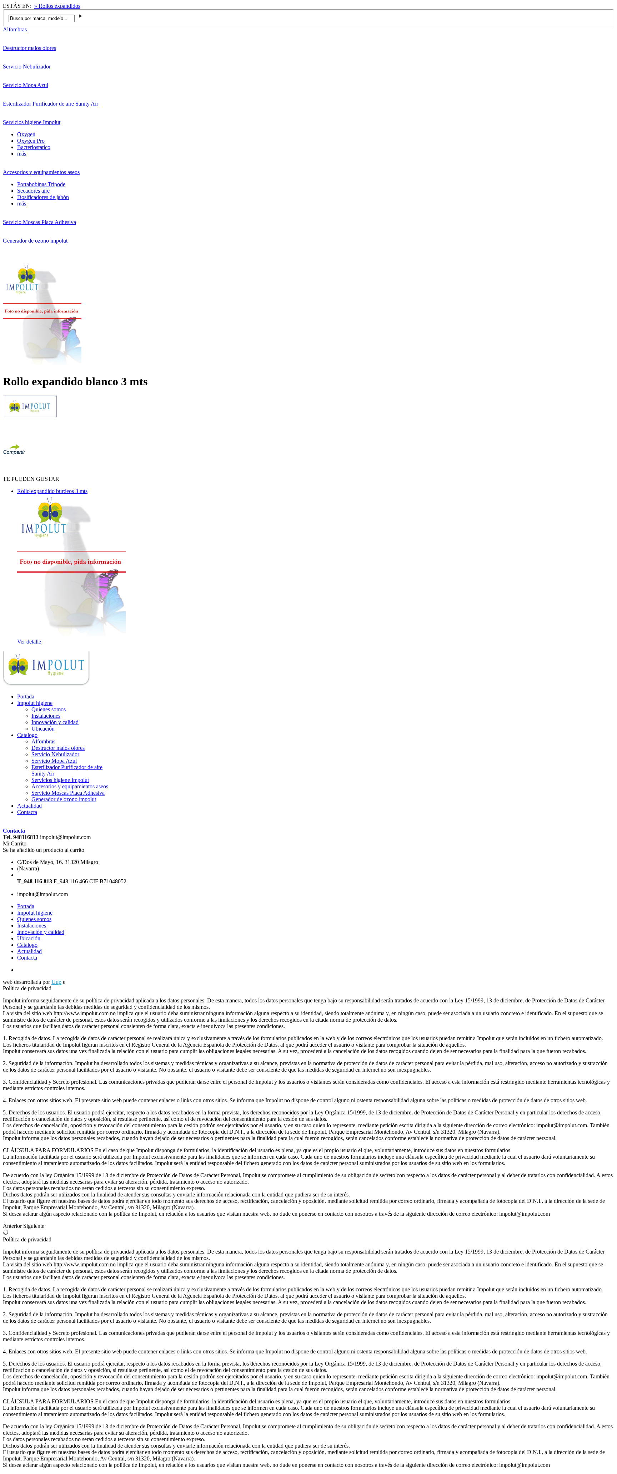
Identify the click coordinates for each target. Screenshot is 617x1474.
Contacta (27, 812)
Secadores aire (33, 191)
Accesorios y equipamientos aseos (41, 172)
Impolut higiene (34, 703)
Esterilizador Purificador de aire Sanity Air (50, 104)
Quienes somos (48, 709)
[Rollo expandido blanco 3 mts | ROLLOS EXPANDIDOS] (46, 684)
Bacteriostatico (33, 147)
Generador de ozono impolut (35, 241)
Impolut (75, 982)
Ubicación (43, 729)
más (21, 154)
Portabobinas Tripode (41, 184)
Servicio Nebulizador (27, 66)
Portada (25, 696)
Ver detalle (29, 642)
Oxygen (26, 134)
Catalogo (27, 735)
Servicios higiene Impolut (31, 122)
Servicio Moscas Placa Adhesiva (39, 222)
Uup (56, 982)
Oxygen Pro (31, 141)
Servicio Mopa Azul (25, 85)
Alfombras (15, 29)
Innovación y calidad (55, 722)
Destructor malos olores (29, 48)
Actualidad (29, 806)
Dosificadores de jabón (43, 197)
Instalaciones (45, 716)
